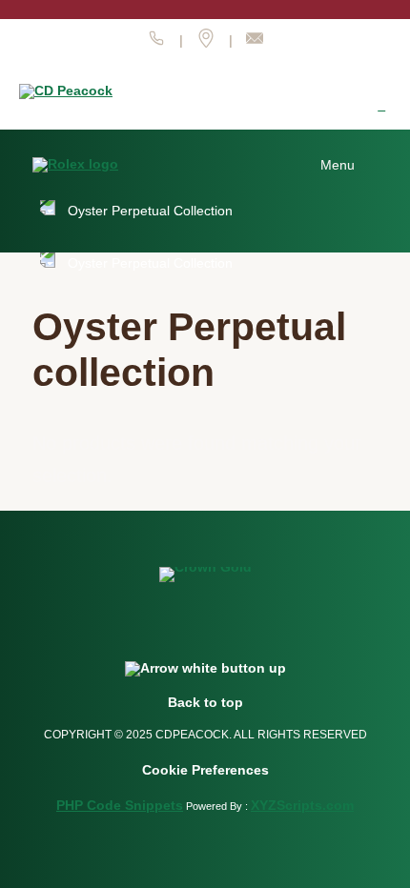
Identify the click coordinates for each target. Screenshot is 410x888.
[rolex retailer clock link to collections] (381, 105)
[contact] (254, 42)
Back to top (205, 702)
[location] (205, 42)
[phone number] (156, 42)
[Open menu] (349, 164)
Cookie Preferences (205, 769)
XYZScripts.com (302, 805)
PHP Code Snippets (119, 805)
